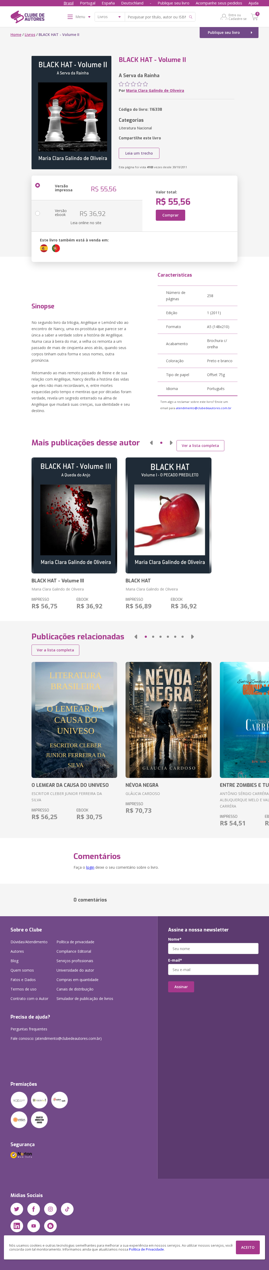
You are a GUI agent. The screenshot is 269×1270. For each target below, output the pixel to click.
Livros (30, 34)
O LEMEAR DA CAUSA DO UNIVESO (70, 785)
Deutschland (132, 3)
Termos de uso (24, 989)
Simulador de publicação (84, 998)
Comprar (170, 215)
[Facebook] (33, 1209)
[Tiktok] (67, 1209)
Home (16, 34)
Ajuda (253, 3)
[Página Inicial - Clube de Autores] (27, 17)
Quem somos (22, 970)
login (90, 867)
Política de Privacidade (146, 1249)
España (108, 3)
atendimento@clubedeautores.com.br (203, 408)
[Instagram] (50, 1209)
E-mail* (175, 960)
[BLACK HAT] (168, 515)
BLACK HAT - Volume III (58, 581)
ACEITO (248, 1247)
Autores (17, 951)
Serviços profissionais (74, 960)
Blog (14, 960)
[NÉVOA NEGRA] (168, 720)
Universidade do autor (75, 970)
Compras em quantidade (77, 979)
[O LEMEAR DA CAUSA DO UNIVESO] (74, 720)
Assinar (181, 986)
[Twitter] (17, 1209)
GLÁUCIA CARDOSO (143, 793)
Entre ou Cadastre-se (238, 17)
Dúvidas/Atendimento (29, 941)
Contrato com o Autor (29, 998)
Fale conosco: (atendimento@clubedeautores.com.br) (56, 1038)
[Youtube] (33, 1226)
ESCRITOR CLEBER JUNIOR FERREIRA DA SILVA (67, 796)
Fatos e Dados (23, 979)
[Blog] (50, 1226)
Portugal (87, 3)
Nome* (175, 939)
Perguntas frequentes (29, 1028)
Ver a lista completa (200, 445)
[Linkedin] (17, 1226)
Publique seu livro (173, 3)
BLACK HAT (138, 581)
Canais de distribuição (75, 989)
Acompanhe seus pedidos (219, 3)
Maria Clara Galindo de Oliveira (155, 90)
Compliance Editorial (73, 951)
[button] (151, 443)
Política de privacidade (75, 941)
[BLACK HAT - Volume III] (74, 515)
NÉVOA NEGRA (142, 785)
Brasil (69, 3)
